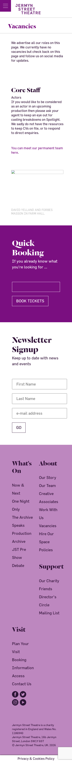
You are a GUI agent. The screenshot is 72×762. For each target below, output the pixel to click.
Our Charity (49, 580)
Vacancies (47, 525)
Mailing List (49, 613)
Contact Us (21, 683)
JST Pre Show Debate (19, 557)
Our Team (47, 485)
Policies (46, 549)
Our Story (47, 477)
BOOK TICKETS (30, 301)
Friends (45, 588)
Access (18, 675)
